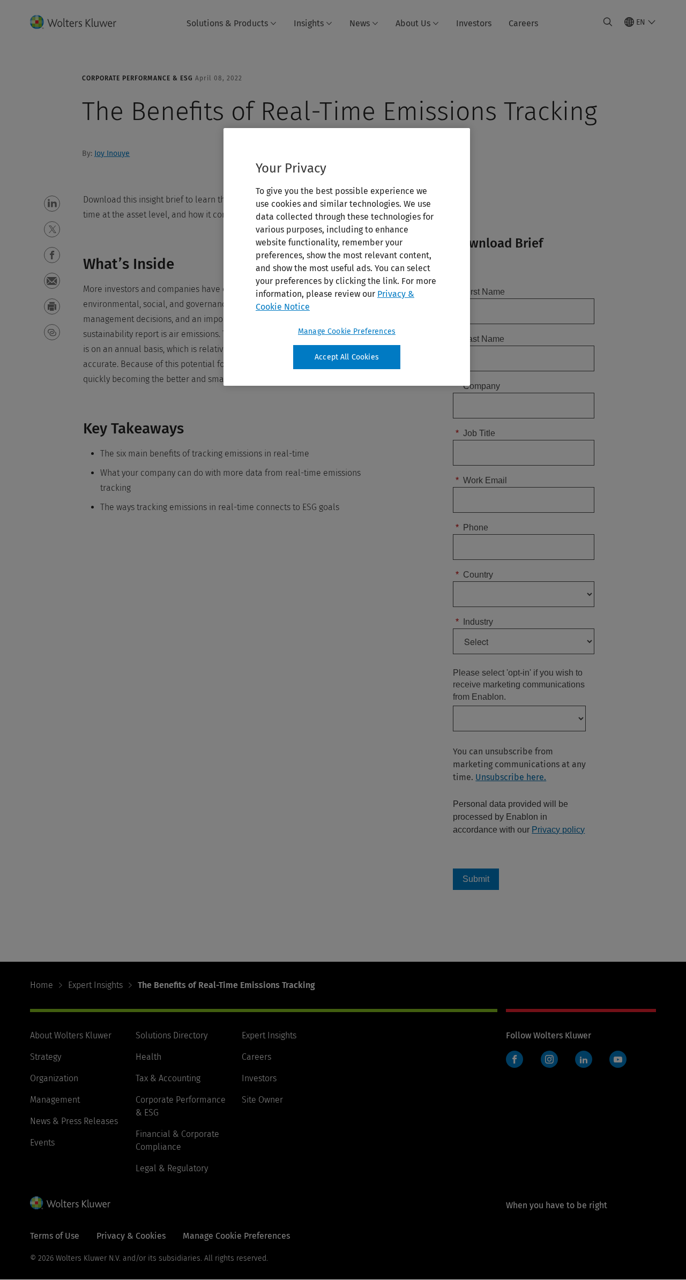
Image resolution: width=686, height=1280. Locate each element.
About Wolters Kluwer (70, 1035)
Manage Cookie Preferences (347, 331)
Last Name (480, 338)
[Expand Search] (607, 22)
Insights (309, 23)
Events (42, 1142)
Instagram (549, 1059)
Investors (473, 23)
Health (148, 1057)
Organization (54, 1078)
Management (55, 1100)
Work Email (481, 480)
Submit (476, 879)
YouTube (618, 1059)
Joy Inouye (112, 153)
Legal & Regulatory (172, 1168)
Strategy (45, 1057)
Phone (472, 527)
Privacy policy (558, 829)
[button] (52, 204)
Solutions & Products (227, 23)
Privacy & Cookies (131, 1236)
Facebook (514, 1059)
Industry (474, 621)
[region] (346, 257)
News (359, 23)
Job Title (475, 433)
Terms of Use (54, 1236)
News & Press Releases (74, 1121)
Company (478, 386)
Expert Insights (95, 985)
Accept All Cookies (347, 357)
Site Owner (262, 1100)
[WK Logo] (70, 1202)
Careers (523, 23)
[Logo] (79, 22)
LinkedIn (583, 1059)
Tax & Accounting (168, 1078)
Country (474, 574)
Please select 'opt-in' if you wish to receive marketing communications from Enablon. (519, 684)
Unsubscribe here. (510, 777)
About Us (413, 23)
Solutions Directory (171, 1035)
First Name (480, 291)
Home (41, 985)
